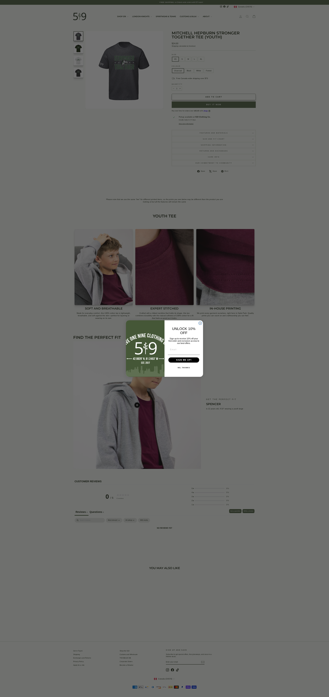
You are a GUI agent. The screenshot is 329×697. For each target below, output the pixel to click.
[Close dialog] (200, 323)
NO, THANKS (184, 368)
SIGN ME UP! (184, 360)
